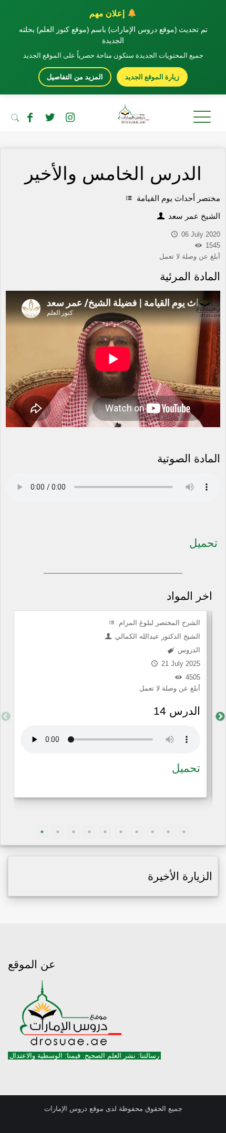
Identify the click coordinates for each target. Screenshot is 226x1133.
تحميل (203, 543)
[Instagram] (70, 117)
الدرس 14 (176, 711)
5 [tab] (105, 832)
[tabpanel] (110, 704)
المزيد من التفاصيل (75, 77)
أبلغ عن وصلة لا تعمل (169, 688)
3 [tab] (73, 832)
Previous (6, 717)
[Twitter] (50, 117)
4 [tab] (89, 832)
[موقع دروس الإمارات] (113, 115)
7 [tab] (136, 832)
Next (220, 717)
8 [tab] (152, 832)
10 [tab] (184, 832)
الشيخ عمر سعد (193, 215)
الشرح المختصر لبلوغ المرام (158, 623)
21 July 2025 (179, 664)
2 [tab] (58, 832)
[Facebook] (30, 117)
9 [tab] (168, 832)
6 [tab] (121, 832)
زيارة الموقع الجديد (152, 76)
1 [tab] (42, 832)
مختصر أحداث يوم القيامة (177, 198)
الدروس (188, 650)
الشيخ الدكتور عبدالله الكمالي (156, 636)
